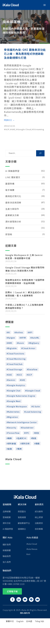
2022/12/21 (9, 125)
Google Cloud (24, 129)
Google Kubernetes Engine (21, 396)
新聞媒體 (7, 550)
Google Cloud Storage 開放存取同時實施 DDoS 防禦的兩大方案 (24, 269)
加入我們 (7, 562)
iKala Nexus (31, 549)
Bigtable (12, 348)
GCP (7, 129)
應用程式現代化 (13, 196)
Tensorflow (13, 433)
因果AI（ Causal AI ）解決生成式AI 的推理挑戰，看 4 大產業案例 (24, 294)
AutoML (35, 337)
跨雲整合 (22, 511)
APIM (23, 337)
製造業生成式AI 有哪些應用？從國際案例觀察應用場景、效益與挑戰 (24, 281)
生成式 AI (22, 438)
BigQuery (34, 343)
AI (9, 332)
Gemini (11, 380)
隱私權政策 (25, 613)
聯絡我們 (7, 556)
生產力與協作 (12, 208)
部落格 (8, 234)
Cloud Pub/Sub (15, 364)
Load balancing (33, 411)
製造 (34, 438)
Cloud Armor (29, 348)
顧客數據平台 (24, 523)
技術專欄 (39, 528)
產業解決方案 (12, 215)
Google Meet (14, 401)
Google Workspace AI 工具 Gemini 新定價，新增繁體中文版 (24, 256)
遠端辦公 (22, 528)
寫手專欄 (9, 190)
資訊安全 (9, 227)
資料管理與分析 (13, 221)
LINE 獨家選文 (12, 177)
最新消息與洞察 (13, 202)
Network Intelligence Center (22, 422)
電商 (20, 448)
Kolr (28, 554)
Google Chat (14, 390)
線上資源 (39, 517)
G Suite (36, 406)
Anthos (19, 332)
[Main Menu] (44, 5)
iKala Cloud (31, 543)
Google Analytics (16, 385)
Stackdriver (28, 427)
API (30, 332)
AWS (10, 343)
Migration (13, 417)
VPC (27, 433)
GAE (10, 374)
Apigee (11, 337)
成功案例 (39, 511)
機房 (10, 438)
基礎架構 (9, 183)
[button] (12, 591)
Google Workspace (17, 406)
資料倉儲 (12, 443)
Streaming (38, 129)
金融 (10, 448)
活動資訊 (39, 523)
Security (12, 427)
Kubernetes (14, 411)
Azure (21, 343)
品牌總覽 (7, 511)
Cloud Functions (16, 353)
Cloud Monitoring (17, 359)
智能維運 (22, 517)
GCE (20, 374)
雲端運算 (7, 517)
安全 (37, 433)
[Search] (40, 153)
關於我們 (7, 544)
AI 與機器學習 (12, 170)
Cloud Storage (15, 369)
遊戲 (38, 443)
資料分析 (26, 443)
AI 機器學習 (8, 528)
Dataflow (32, 369)
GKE (13, 129)
